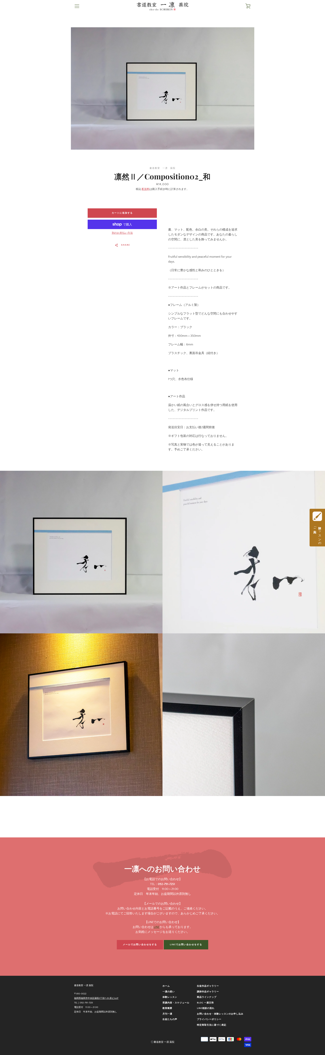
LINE (156, 927)
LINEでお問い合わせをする (186, 944)
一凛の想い (168, 991)
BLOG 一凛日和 (205, 1003)
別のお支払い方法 (122, 233)
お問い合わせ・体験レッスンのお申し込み (220, 1014)
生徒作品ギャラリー (208, 986)
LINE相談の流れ (205, 1008)
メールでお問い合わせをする (140, 944)
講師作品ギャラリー (208, 991)
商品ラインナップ (206, 997)
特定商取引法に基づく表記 (211, 1025)
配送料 (146, 189)
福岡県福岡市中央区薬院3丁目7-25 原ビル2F (96, 998)
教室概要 (167, 1008)
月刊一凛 (167, 1014)
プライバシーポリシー (209, 1019)
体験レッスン (169, 997)
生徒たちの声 (169, 1019)
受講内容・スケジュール (175, 1003)
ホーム (166, 986)
